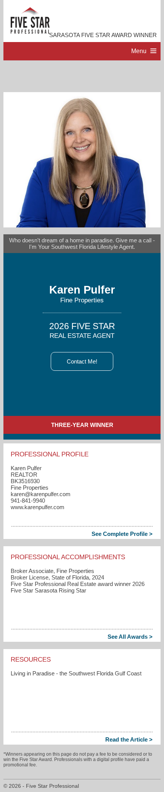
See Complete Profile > (122, 534)
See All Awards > (130, 636)
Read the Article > (129, 739)
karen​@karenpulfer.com (41, 494)
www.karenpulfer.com (37, 507)
